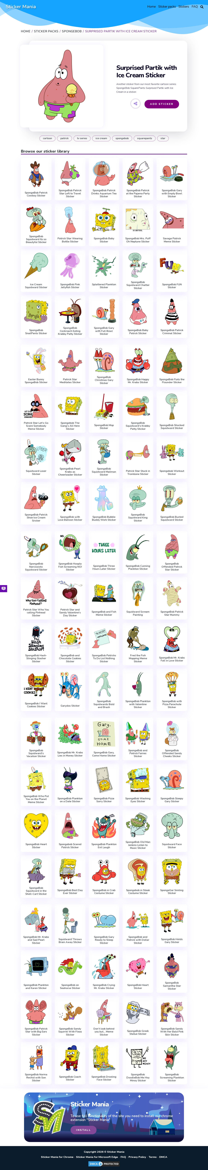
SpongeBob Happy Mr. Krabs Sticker (138, 381)
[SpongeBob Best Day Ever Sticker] (70, 872)
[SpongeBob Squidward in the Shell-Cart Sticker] (36, 871)
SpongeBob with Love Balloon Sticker (70, 518)
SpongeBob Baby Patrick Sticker (138, 332)
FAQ (123, 1157)
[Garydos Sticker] (70, 685)
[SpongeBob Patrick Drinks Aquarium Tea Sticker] (104, 173)
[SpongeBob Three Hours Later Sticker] (104, 547)
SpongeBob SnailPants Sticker (36, 332)
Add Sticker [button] (161, 104)
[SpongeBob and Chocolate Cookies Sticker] (70, 638)
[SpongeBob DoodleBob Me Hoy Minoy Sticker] (138, 1057)
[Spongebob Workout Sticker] (172, 452)
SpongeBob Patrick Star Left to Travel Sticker (70, 193)
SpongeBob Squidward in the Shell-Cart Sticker (36, 891)
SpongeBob (122, 138)
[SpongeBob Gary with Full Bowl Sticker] (104, 311)
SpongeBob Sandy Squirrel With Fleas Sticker (70, 1031)
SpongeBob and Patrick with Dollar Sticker (138, 940)
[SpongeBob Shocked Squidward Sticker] (172, 407)
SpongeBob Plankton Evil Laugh (104, 846)
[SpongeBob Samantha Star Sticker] (172, 966)
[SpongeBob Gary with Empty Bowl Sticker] (172, 173)
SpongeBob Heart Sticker (36, 846)
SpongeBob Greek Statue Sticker (138, 1033)
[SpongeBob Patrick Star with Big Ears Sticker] (36, 1011)
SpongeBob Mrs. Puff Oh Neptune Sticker (137, 240)
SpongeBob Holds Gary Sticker (172, 941)
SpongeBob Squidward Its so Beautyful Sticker (36, 239)
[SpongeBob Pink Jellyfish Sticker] (70, 266)
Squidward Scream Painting (138, 613)
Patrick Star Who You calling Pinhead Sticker (36, 612)
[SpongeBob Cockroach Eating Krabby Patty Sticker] (70, 311)
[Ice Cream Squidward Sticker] (36, 266)
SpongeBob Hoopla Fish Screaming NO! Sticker (70, 566)
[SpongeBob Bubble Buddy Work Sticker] (104, 498)
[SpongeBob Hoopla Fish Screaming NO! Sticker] (70, 546)
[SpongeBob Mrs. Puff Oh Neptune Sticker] (138, 220)
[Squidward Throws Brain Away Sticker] (70, 921)
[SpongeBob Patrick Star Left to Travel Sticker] (70, 173)
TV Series (82, 138)
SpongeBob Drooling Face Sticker (103, 1078)
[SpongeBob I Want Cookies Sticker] (36, 685)
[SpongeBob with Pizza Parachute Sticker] (172, 684)
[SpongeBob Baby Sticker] (104, 220)
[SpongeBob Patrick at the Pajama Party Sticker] (138, 173)
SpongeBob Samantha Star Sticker (172, 985)
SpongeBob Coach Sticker (70, 1078)
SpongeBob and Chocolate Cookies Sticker (70, 658)
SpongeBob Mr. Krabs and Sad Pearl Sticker (36, 940)
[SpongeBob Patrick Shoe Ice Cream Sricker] (36, 497)
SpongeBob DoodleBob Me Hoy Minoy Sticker (138, 1077)
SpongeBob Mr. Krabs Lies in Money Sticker (70, 754)
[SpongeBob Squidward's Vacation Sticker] (36, 733)
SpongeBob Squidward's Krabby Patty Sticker (138, 425)
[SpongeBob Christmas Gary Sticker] (104, 360)
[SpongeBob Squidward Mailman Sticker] (104, 451)
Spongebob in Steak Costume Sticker (138, 892)
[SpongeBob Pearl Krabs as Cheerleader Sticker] (70, 451)
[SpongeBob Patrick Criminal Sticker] (172, 312)
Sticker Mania (21, 6)
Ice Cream (101, 138)
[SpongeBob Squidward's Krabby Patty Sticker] (138, 406)
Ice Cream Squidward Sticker (36, 286)
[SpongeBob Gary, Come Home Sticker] (104, 734)
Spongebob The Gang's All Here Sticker (70, 425)
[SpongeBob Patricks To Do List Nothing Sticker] (104, 638)
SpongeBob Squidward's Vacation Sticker (36, 753)
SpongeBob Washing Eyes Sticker (137, 800)
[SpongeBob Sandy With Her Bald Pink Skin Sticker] (172, 1011)
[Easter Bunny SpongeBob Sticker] (36, 361)
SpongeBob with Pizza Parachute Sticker (172, 704)
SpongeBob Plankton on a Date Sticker (70, 800)
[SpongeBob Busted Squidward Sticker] (172, 498)
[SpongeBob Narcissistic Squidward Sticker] (36, 546)
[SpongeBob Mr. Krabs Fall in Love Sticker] (172, 639)
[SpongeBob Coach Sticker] (70, 1058)
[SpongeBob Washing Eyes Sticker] (138, 780)
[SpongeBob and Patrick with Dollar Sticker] (138, 920)
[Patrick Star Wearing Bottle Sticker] (70, 220)
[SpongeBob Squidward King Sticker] (138, 497)
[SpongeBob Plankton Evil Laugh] (104, 826)
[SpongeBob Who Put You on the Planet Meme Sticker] (36, 779)
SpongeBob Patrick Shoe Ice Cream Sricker (36, 517)
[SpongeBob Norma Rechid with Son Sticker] (36, 1057)
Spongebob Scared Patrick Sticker (70, 846)
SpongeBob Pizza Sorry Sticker (104, 800)
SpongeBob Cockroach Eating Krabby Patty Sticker (70, 331)
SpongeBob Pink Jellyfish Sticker (70, 286)
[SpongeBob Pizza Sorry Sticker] (104, 780)
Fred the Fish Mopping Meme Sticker (138, 658)
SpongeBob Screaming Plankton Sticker (172, 1077)
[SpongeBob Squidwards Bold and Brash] (104, 684)
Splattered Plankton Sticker (104, 286)
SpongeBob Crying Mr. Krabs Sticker (104, 987)
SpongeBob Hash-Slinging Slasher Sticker (36, 658)
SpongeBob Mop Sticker (104, 427)
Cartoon (47, 138)
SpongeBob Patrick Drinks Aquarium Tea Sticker (104, 193)
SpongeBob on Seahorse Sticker (70, 987)
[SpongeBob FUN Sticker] (172, 266)
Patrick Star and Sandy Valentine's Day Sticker (70, 612)
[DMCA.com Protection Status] (104, 1166)
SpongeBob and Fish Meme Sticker (104, 613)
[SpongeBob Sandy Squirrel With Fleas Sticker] (70, 1011)
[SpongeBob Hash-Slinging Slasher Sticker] (36, 638)
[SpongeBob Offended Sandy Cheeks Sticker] (172, 733)
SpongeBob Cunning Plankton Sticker (138, 568)
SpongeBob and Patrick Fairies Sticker (137, 753)
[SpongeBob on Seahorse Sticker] (70, 966)
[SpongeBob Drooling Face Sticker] (104, 1058)
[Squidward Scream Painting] (138, 593)
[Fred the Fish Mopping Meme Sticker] (138, 638)
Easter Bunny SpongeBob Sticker (36, 381)
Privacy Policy (137, 1157)
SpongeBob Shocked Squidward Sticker (172, 427)
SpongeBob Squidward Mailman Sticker (104, 471)
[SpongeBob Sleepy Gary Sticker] (172, 780)
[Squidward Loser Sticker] (36, 452)
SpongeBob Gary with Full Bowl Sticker (104, 331)
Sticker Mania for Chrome (57, 1157)
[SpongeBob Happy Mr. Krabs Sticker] (138, 361)
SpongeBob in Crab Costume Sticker (103, 892)
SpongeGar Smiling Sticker (171, 892)
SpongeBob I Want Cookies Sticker (36, 705)
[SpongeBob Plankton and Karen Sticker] (36, 966)
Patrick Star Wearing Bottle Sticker (70, 240)
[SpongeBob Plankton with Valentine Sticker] (138, 684)
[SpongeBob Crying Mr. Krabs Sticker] (104, 966)
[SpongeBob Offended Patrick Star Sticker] (172, 546)
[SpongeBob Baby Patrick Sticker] (138, 312)
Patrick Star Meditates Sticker (70, 381)
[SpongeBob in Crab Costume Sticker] (104, 872)
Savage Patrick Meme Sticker (172, 240)
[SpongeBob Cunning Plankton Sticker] (138, 547)
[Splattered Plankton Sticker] (104, 266)
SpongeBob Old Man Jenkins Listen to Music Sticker (138, 845)
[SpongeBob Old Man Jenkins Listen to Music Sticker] (138, 825)
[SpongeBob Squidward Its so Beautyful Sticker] (36, 219)
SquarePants (144, 138)
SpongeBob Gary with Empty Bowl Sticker (172, 193)
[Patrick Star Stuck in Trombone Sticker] (138, 452)
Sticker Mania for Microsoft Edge (97, 1157)
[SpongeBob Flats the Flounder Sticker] (172, 361)
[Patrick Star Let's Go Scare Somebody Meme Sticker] (36, 406)
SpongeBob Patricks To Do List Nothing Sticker (104, 658)
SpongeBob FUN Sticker (172, 286)
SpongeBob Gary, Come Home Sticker (104, 754)
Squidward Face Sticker (172, 846)
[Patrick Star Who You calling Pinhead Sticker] (36, 592)
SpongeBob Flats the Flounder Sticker (171, 381)
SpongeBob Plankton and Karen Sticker (36, 987)
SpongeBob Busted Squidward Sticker (171, 518)
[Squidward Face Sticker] (172, 826)
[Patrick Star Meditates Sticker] (70, 361)
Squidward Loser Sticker (36, 473)
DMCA (163, 1157)
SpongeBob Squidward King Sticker (138, 517)
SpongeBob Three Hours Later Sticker (103, 568)
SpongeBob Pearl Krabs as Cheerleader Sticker (70, 471)
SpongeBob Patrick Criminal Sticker (172, 332)
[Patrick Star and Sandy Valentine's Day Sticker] (70, 592)
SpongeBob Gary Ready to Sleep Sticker (104, 940)
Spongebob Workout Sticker (172, 473)
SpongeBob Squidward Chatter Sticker (138, 285)
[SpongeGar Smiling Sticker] (172, 872)
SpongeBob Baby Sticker (104, 240)
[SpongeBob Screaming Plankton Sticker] (172, 1057)
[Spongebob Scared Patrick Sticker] (70, 826)
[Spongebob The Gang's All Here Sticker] (70, 406)
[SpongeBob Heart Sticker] (36, 826)
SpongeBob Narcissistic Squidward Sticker (36, 566)
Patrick (64, 138)
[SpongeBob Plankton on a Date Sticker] (70, 780)
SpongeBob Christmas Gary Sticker (104, 380)
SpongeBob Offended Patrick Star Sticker (172, 566)
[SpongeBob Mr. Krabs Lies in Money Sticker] (70, 734)
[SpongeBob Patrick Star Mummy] (172, 593)
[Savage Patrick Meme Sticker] (172, 220)
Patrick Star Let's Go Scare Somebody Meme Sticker (36, 425)
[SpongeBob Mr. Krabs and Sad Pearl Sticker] (36, 920)
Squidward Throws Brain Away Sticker (70, 941)
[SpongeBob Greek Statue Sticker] (138, 1012)
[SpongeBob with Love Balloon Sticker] (70, 498)
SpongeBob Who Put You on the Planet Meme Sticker (36, 799)
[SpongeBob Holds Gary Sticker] (172, 921)
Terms (153, 1157)
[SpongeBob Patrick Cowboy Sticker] (36, 174)
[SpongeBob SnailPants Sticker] (36, 312)
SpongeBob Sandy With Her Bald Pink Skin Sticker (171, 1031)
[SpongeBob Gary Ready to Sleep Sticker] (104, 920)
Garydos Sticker (70, 705)
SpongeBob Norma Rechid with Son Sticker (36, 1077)
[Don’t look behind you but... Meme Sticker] (104, 1011)
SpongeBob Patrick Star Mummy (172, 613)
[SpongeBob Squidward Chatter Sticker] (138, 265)
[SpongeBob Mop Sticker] (104, 407)
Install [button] (83, 1130)
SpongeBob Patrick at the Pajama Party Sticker (138, 193)
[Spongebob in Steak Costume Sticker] (138, 872)
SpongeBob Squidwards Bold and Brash (103, 704)
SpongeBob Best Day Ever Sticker (70, 892)
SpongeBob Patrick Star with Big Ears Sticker (36, 1031)
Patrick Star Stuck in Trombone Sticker (138, 473)
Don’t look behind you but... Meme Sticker (103, 1031)
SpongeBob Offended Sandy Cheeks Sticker (172, 753)
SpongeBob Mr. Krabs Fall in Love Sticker (172, 659)
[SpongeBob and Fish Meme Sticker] (104, 593)
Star (163, 138)
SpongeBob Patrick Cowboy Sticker (36, 194)
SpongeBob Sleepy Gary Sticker (172, 800)
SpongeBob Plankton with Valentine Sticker (137, 704)
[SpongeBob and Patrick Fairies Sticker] (138, 733)
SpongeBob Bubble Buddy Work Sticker (104, 518)
